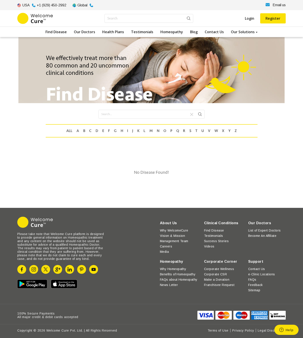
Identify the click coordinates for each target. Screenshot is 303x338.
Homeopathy (171, 31)
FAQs (252, 279)
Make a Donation (216, 279)
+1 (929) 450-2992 (51, 5)
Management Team (174, 241)
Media (164, 251)
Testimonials (142, 31)
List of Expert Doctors (264, 230)
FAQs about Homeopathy (178, 279)
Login (249, 18)
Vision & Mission (172, 236)
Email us (279, 5)
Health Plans (113, 31)
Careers (166, 246)
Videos (209, 246)
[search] (200, 115)
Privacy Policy (243, 330)
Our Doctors (84, 31)
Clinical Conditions (221, 223)
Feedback (255, 285)
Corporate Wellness (219, 269)
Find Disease (56, 31)
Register (273, 18)
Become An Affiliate (262, 236)
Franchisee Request (219, 285)
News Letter (169, 285)
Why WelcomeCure (174, 230)
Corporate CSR (215, 274)
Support (255, 261)
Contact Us (214, 31)
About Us (168, 223)
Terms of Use (218, 330)
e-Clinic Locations (261, 274)
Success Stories (216, 241)
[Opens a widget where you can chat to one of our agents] (286, 330)
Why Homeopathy (173, 269)
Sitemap (254, 290)
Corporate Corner (220, 261)
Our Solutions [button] (243, 31)
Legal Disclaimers (272, 330)
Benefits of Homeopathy (178, 274)
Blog (194, 31)
